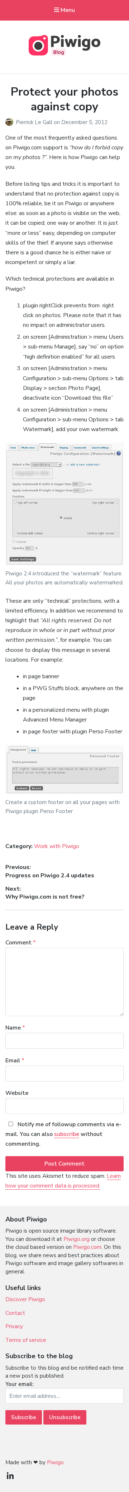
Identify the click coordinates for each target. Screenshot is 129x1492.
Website (16, 1093)
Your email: (19, 1384)
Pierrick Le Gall (35, 122)
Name (15, 1028)
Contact (15, 1313)
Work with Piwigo (56, 846)
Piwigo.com (87, 1247)
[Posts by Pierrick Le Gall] (10, 122)
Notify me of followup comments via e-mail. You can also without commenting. (63, 1134)
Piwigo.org (76, 1239)
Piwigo (55, 1462)
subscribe (66, 1134)
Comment (20, 943)
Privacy (14, 1326)
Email (14, 1061)
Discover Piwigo (25, 1299)
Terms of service (25, 1340)
